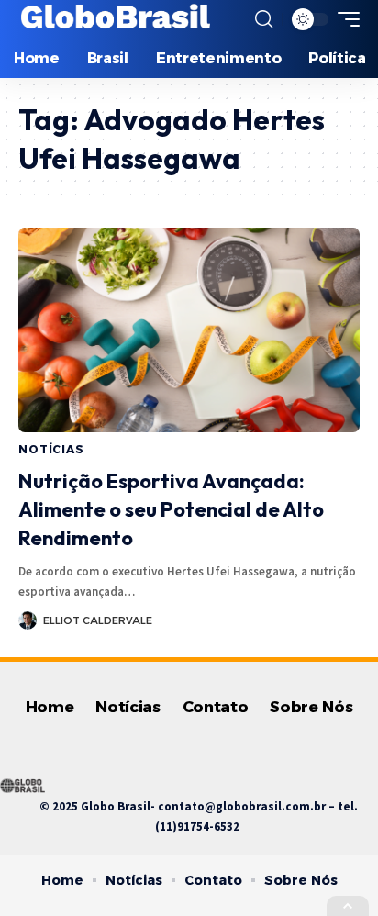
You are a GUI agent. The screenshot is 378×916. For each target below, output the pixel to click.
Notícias (51, 449)
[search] (263, 19)
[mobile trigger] (344, 19)
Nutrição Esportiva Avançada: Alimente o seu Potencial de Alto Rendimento (171, 509)
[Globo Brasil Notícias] (116, 19)
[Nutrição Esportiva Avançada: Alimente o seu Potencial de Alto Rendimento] (189, 330)
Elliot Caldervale (97, 620)
